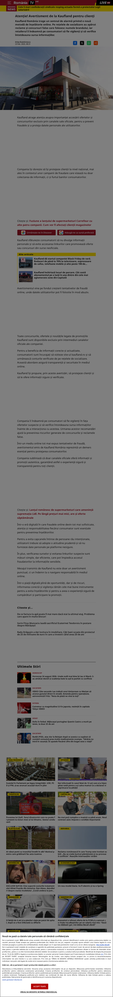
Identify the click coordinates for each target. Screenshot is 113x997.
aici (102, 954)
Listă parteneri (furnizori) (12, 980)
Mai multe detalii (102, 945)
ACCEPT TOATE (39, 986)
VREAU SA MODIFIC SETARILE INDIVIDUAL (38, 992)
